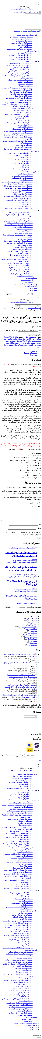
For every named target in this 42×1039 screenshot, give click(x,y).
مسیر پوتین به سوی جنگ (24, 233)
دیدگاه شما (36, 507)
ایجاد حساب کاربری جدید (18, 9)
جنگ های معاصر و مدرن (28, 627)
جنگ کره (34, 623)
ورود (31, 9)
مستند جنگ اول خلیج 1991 (23, 194)
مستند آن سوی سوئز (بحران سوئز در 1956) (17, 186)
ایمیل (38, 528)
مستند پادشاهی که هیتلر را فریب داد (20, 123)
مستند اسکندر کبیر (26, 47)
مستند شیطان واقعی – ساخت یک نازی (19, 102)
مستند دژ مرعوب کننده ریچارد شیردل (19, 49)
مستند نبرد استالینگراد (25, 120)
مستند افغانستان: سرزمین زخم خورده (19, 188)
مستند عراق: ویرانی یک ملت (22, 178)
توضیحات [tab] (33, 351)
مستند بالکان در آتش (25, 231)
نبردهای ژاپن (32, 645)
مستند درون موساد (26, 261)
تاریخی (34, 616)
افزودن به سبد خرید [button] (20, 560)
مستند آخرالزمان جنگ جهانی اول (21, 55)
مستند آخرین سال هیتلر (24, 145)
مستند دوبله (32, 633)
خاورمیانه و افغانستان (29, 172)
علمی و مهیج (28, 282)
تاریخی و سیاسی (31, 210)
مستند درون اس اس (25, 125)
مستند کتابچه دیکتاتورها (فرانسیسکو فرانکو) (17, 259)
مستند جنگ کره (27, 165)
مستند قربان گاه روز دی (24, 147)
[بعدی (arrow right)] (38, 1037)
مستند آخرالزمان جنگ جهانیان (22, 163)
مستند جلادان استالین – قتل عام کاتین (19, 243)
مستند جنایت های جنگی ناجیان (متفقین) (18, 135)
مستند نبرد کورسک (21, 345)
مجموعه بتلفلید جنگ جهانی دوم (22, 118)
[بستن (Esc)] (34, 1035)
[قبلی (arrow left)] (40, 1037)
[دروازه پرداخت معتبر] (30, 751)
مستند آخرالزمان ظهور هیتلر (22, 129)
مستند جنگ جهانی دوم (27, 343)
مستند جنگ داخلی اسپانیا (24, 247)
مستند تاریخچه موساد (25, 219)
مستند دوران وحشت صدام (23, 198)
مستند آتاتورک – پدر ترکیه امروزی (21, 265)
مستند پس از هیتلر (26, 161)
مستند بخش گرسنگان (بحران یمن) (20, 184)
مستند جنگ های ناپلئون (24, 41)
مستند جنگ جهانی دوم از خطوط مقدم (19, 73)
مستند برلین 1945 (26, 100)
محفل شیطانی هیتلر (25, 86)
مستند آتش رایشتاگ (25, 82)
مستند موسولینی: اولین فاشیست (21, 63)
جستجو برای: (36, 607)
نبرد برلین (33, 641)
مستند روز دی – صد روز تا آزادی (21, 69)
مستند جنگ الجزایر (26, 180)
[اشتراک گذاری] (36, 1035)
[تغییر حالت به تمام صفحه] (38, 1035)
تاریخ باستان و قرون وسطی (27, 35)
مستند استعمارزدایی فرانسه (23, 155)
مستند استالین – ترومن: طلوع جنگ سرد (18, 153)
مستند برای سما (27, 204)
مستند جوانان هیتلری (25, 127)
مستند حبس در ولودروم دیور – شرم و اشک (17, 65)
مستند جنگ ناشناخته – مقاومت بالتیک (19, 167)
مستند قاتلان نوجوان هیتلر (23, 96)
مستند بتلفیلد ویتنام (26, 169)
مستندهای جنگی (33, 308)
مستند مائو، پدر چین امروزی (22, 249)
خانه (39, 308)
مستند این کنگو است (25, 272)
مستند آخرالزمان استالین (24, 116)
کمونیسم (33, 631)
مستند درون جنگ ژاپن (25, 84)
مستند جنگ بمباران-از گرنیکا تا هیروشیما (18, 131)
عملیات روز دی (31, 629)
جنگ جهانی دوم (31, 61)
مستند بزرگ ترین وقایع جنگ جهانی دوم (19, 114)
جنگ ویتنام (22, 339)
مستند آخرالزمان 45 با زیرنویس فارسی (19, 98)
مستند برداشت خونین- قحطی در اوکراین (18, 221)
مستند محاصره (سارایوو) (24, 229)
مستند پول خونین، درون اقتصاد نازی (20, 71)
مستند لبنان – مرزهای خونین (22, 176)
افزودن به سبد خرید (34, 335)
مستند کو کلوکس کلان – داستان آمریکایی (18, 225)
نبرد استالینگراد (31, 639)
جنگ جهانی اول (31, 51)
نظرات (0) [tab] (33, 355)
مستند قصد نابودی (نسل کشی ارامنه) (19, 263)
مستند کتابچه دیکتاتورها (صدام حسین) (19, 200)
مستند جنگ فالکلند (26, 257)
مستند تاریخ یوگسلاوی (25, 253)
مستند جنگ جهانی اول (25, 53)
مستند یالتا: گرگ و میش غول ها (21, 92)
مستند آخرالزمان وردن (24, 57)
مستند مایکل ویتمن (12, 343)
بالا (40, 761)
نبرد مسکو (33, 643)
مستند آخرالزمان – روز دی (23, 67)
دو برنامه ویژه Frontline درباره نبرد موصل (18, 208)
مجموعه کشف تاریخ (25, 245)
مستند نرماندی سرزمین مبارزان (21, 37)
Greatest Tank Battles (10, 337)
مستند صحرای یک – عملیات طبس (20, 251)
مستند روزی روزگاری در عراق (22, 192)
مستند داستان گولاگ (25, 239)
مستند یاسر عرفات (26, 174)
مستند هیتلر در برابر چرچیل (23, 133)
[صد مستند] (27, 12)
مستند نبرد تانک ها (34, 345)
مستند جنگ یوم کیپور (25, 202)
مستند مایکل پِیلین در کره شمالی (21, 274)
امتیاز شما (37, 503)
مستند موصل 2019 (26, 206)
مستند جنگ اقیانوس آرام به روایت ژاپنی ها (18, 141)
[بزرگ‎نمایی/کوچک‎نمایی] (40, 1035)
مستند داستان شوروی (25, 276)
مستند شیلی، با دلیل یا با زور (22, 227)
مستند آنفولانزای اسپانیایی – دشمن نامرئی (18, 241)
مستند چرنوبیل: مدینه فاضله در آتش (20, 223)
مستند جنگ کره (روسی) (24, 159)
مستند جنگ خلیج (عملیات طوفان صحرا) (18, 196)
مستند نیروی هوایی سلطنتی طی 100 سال (18, 149)
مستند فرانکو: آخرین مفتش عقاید (21, 212)
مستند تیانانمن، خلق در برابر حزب (21, 269)
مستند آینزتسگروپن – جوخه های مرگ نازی (17, 104)
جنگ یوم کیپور (12, 339)
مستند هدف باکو (27, 143)
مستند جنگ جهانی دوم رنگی (23, 110)
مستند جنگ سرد (27, 157)
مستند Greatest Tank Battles (26, 341)
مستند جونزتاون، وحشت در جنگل (21, 255)
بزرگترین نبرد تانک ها (33, 339)
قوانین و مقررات (31, 286)
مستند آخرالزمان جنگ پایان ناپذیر (21, 59)
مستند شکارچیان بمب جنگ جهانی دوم (19, 94)
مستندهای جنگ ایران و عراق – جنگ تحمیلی (17, 182)
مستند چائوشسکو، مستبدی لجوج (21, 267)
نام (39, 524)
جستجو (8, 607)
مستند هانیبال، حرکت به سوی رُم (21, 43)
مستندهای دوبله (31, 278)
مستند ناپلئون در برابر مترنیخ (22, 39)
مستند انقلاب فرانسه (25, 45)
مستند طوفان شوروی (25, 112)
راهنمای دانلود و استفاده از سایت (25, 284)
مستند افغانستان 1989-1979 (23, 190)
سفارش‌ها (33, 288)
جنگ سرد (33, 151)
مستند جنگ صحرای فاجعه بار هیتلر (20, 80)
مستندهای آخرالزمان (29, 635)
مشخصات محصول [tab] (30, 353)
